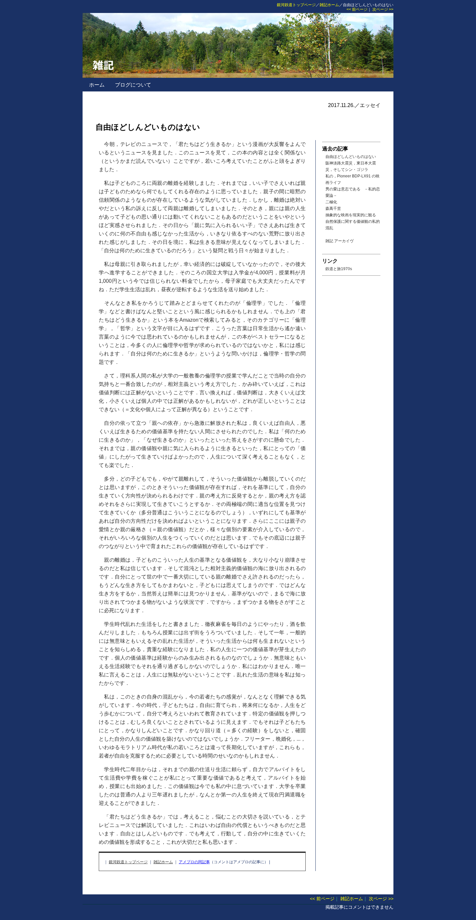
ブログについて (133, 85)
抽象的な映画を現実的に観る (350, 215)
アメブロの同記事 (194, 862)
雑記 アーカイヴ (339, 241)
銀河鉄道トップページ (296, 5)
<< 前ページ (357, 9)
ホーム (97, 85)
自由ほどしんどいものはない (350, 156)
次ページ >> (382, 9)
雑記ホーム (329, 5)
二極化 (331, 202)
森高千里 (333, 208)
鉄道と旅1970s (338, 269)
